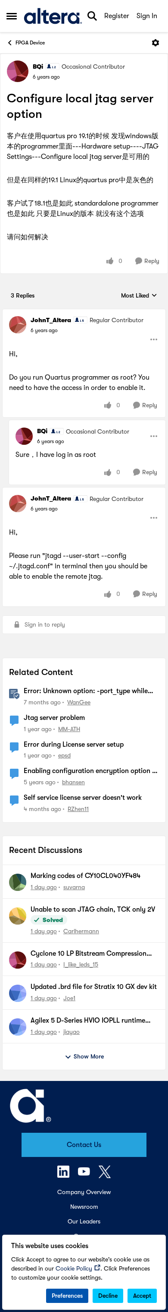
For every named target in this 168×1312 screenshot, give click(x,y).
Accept (142, 1295)
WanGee (78, 702)
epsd (64, 755)
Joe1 (69, 998)
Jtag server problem (54, 718)
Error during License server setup (74, 744)
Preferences (67, 1295)
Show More (89, 1056)
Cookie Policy (74, 1268)
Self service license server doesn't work (83, 798)
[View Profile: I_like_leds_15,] (17, 960)
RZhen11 (78, 808)
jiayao (71, 1031)
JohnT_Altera (51, 320)
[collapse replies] (84, 313)
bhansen (73, 782)
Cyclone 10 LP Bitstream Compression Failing (88, 954)
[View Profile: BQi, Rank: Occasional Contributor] (17, 71)
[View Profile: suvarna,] (17, 882)
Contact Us (84, 1145)
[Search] (92, 16)
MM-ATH (69, 729)
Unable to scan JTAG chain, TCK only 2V (93, 909)
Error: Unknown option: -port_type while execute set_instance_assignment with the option (88, 691)
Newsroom (84, 1206)
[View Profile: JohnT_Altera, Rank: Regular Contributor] (17, 324)
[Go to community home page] (53, 16)
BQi (38, 66)
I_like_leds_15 (80, 964)
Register (116, 16)
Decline (108, 1295)
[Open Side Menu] (11, 16)
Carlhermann (81, 931)
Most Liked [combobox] (139, 296)
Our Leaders (84, 1221)
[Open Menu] (155, 43)
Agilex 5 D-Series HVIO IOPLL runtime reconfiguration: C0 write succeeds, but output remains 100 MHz (91, 1021)
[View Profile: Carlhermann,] (17, 916)
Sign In (147, 16)
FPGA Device (30, 43)
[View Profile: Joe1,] (17, 993)
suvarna (74, 887)
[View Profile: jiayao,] (17, 1027)
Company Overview (84, 1191)
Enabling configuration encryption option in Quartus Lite (91, 771)
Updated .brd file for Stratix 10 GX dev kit (94, 987)
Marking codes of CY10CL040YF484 (85, 876)
